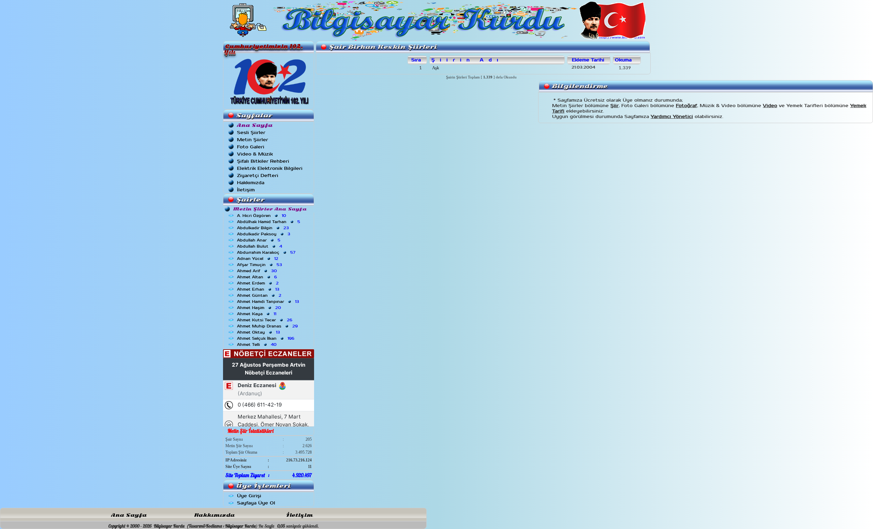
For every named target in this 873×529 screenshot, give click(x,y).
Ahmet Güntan (260, 295)
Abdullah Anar (259, 240)
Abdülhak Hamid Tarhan (269, 221)
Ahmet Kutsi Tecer (265, 320)
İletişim (246, 190)
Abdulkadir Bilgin (263, 227)
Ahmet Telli (257, 344)
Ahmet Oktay (259, 332)
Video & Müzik (255, 154)
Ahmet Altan (257, 277)
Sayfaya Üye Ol (256, 503)
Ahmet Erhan (259, 289)
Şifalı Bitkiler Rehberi (263, 161)
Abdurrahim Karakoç (267, 252)
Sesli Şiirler (251, 132)
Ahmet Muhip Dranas (268, 326)
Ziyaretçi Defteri (257, 175)
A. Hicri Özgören (262, 215)
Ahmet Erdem (258, 283)
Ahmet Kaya (257, 313)
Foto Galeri (250, 147)
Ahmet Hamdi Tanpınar (268, 301)
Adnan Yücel (258, 258)
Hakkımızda (250, 183)
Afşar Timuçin (260, 264)
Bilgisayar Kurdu (240, 526)
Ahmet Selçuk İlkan (266, 338)
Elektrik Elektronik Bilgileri (269, 168)
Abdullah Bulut (260, 246)
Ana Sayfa (129, 515)
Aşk (435, 67)
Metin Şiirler (252, 140)
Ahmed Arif (257, 270)
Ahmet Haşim (259, 307)
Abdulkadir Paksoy (264, 234)
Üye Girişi (249, 496)
